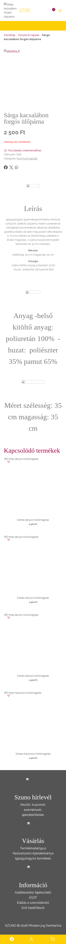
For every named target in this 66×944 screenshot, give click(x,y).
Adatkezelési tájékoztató (33, 892)
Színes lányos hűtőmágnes (33, 519)
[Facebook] (6, 167)
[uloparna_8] (33, 78)
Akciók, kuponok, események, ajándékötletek (33, 810)
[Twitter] (11, 167)
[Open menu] (59, 10)
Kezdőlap (9, 35)
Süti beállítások (33, 908)
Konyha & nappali (28, 35)
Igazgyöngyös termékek (33, 858)
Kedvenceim (22, 853)
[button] (22, 150)
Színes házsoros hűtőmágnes (33, 753)
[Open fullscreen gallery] (59, 103)
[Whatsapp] (16, 167)
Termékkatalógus (33, 848)
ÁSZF (33, 897)
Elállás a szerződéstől (33, 903)
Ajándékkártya (42, 853)
